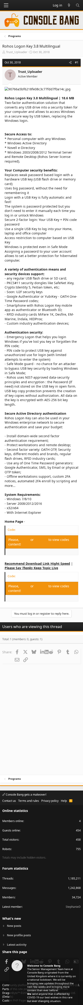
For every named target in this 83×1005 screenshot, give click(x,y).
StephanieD (73, 907)
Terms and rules (28, 801)
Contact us (9, 801)
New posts (14, 926)
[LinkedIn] (42, 652)
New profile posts (19, 935)
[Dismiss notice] (74, 962)
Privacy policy (50, 801)
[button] (6, 5)
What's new (11, 918)
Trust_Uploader (16, 52)
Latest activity (17, 945)
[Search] (77, 5)
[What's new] (69, 5)
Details (7, 997)
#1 (76, 62)
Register (41, 539)
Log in (25, 539)
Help (64, 801)
